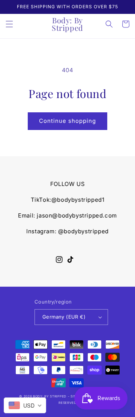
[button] (9, 24)
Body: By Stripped (49, 396)
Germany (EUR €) (64, 317)
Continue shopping (67, 120)
